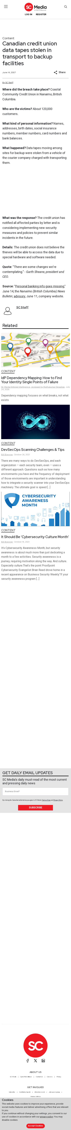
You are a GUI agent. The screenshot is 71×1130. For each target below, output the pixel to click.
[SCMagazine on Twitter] (35, 1061)
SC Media (13, 1077)
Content (8, 38)
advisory (19, 296)
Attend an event (39, 1092)
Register (41, 14)
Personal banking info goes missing (39, 286)
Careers (50, 1077)
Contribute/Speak (25, 1092)
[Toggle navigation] (6, 6)
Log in (28, 14)
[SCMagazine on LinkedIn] (43, 1061)
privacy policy (46, 1116)
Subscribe (35, 807)
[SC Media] (35, 7)
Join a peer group (54, 1092)
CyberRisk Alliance (26, 1077)
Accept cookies (35, 1126)
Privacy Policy (58, 800)
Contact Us (39, 1077)
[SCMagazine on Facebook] (28, 1061)
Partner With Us (36, 1096)
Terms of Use (46, 800)
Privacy (59, 1077)
